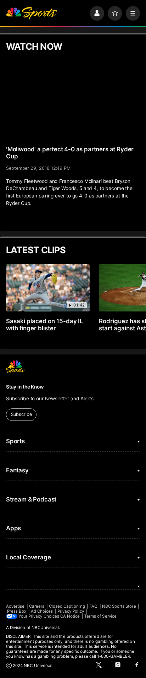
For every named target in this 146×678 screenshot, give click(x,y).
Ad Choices (42, 611)
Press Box (17, 611)
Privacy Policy (70, 611)
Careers (36, 606)
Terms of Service (100, 616)
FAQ (93, 606)
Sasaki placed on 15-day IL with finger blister (45, 325)
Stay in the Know (25, 387)
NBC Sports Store (119, 606)
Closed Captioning (67, 606)
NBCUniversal (45, 627)
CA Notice (70, 616)
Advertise (15, 606)
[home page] (31, 13)
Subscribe (21, 414)
